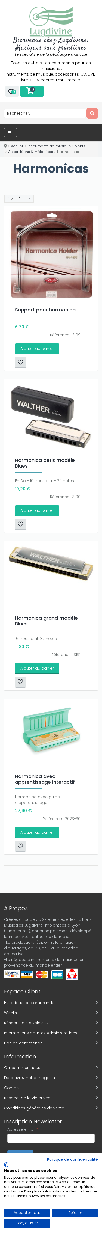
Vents (80, 146)
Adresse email (22, 1129)
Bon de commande (23, 1043)
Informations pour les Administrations (40, 1033)
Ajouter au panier (37, 348)
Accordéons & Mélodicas (30, 151)
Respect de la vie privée (27, 1098)
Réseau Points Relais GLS (28, 1023)
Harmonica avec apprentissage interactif (45, 779)
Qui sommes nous (22, 1067)
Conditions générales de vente (34, 1108)
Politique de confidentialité (72, 1159)
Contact (12, 1088)
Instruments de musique (49, 146)
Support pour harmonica (45, 309)
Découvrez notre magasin (29, 1077)
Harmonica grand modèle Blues (46, 620)
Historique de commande (29, 1002)
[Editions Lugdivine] (51, 22)
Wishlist (11, 1013)
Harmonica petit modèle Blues (45, 463)
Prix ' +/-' (15, 198)
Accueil (17, 146)
